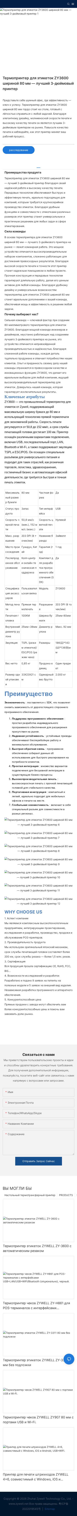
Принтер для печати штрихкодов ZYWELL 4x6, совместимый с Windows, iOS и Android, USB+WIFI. (35, 1477)
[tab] (38, 166)
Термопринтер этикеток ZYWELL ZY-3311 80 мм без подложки (38, 1362)
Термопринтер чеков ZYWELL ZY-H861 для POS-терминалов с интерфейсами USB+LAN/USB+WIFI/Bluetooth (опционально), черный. (36, 1305)
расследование (18, 150)
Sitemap (49, 1509)
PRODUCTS (66, 1195)
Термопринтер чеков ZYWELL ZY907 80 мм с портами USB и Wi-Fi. (38, 1419)
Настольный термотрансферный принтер (29, 1195)
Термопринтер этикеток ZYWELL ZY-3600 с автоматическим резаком (37, 1248)
